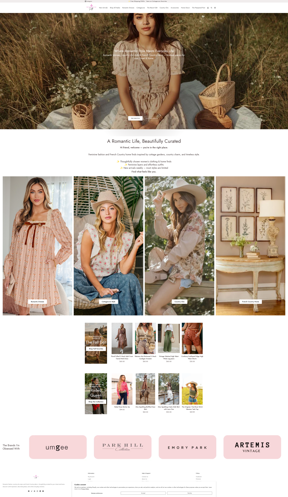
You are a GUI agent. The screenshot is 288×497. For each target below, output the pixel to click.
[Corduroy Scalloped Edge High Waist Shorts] (192, 338)
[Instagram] (37, 491)
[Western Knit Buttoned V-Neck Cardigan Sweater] (145, 338)
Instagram (89, 1)
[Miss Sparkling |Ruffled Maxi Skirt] (145, 389)
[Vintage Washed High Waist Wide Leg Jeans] (169, 338)
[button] (115, 8)
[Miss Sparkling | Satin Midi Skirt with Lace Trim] (169, 389)
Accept (143, 493)
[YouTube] (43, 491)
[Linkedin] (40, 491)
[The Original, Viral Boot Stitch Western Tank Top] (192, 389)
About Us (144, 479)
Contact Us (145, 476)
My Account (91, 476)
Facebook (199, 476)
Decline (190, 493)
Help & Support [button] (146, 473)
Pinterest (198, 479)
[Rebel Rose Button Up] (122, 389)
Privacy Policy (85, 489)
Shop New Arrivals (152, 118)
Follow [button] (198, 473)
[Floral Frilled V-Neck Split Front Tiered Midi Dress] (122, 338)
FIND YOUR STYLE (135, 118)
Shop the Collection (95, 401)
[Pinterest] (34, 491)
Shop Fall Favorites (96, 349)
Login (89, 479)
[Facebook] (28, 491)
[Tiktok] (31, 491)
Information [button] (91, 473)
